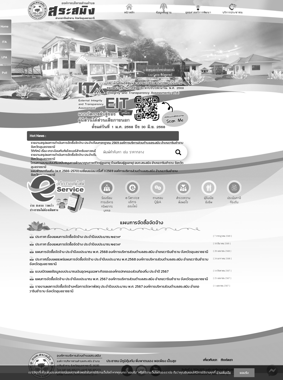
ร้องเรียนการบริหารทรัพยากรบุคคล (106, 204)
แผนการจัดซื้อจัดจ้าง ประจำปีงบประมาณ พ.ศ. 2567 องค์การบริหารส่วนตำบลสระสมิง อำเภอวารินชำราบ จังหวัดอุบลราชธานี (121, 278)
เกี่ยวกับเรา (210, 359)
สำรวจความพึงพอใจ (183, 200)
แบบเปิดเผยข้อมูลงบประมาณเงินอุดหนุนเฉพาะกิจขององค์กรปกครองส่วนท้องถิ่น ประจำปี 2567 (102, 271)
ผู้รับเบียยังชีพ (208, 200)
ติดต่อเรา (226, 359)
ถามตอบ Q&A (157, 200)
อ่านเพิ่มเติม (223, 372)
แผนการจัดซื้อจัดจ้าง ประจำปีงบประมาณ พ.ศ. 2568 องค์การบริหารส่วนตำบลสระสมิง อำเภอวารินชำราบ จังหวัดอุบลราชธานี (121, 251)
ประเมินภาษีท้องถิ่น (234, 200)
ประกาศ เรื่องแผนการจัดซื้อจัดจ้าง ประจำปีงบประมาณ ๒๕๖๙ (78, 236)
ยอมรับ (244, 372)
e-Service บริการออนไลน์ (132, 202)
